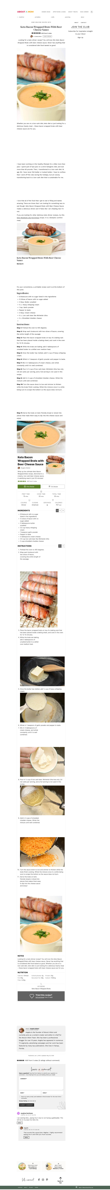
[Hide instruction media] (63, 546)
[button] (32, 33)
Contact (84, 22)
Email (45, 1092)
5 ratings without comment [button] (49, 1060)
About (76, 22)
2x (60, 510)
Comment (23, 1078)
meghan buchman (27, 1113)
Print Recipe (30, 486)
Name (22, 1092)
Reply (19, 1122)
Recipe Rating (23, 1101)
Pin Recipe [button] (54, 486)
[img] (39, 1179)
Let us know (40, 997)
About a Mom (25, 12)
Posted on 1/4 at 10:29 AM (31, 1129)
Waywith (91, 1187)
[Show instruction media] (59, 546)
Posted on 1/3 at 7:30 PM (28, 1115)
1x (57, 510)
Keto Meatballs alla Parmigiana (28, 218)
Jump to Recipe (47, 36)
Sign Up (80, 37)
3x (63, 510)
